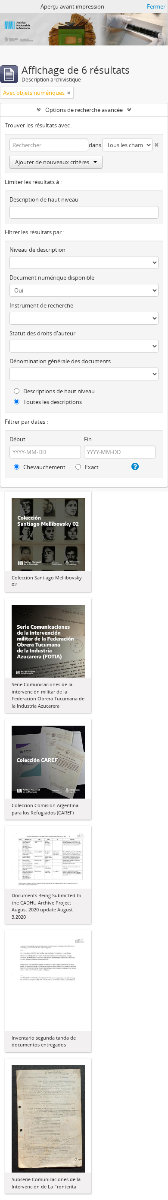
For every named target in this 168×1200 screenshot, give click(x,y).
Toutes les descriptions (52, 402)
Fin (88, 439)
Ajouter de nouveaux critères (52, 162)
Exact (91, 467)
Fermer (156, 6)
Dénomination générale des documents (60, 361)
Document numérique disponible (51, 277)
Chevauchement (43, 467)
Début (17, 439)
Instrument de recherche (41, 305)
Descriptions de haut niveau (58, 391)
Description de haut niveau (43, 199)
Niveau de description (37, 249)
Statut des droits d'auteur (42, 333)
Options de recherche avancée (84, 110)
